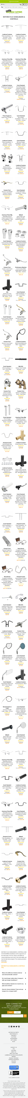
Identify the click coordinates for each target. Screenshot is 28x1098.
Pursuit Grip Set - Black (20, 683)
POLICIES (13, 1061)
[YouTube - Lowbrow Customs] (14, 1026)
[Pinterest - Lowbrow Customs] (19, 1026)
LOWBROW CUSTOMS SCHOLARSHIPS (14, 1055)
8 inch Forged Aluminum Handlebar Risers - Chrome (7, 420)
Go (25, 1015)
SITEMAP (14, 1062)
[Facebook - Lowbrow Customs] (11, 1026)
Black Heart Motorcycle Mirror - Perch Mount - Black (20, 345)
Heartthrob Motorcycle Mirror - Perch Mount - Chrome (7, 659)
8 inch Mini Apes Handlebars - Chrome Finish (21, 193)
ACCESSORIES (13, 1038)
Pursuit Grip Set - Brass (21, 444)
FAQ (14, 1048)
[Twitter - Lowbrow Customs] (16, 1026)
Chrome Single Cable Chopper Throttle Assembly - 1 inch (7, 497)
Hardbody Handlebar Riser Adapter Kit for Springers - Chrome (21, 608)
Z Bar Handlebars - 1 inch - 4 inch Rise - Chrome (7, 527)
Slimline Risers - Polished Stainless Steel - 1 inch (7, 168)
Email (10, 1012)
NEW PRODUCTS (14, 1033)
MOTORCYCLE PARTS (14, 1032)
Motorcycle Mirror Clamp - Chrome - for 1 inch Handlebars (20, 940)
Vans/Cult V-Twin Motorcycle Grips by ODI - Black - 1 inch (7, 295)
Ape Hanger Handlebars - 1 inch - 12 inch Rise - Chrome (21, 119)
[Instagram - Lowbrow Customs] (9, 1026)
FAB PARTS (13, 1035)
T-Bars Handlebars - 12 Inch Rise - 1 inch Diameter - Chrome (20, 37)
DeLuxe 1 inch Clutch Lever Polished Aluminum (7, 345)
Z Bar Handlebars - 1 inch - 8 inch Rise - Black (7, 788)
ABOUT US (13, 1051)
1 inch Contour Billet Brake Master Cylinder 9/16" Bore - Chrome (20, 270)
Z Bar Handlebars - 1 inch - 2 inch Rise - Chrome (21, 915)
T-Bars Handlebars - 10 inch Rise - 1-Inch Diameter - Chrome (7, 37)
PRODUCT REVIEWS (13, 1058)
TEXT (17, 1012)
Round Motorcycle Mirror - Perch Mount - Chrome (21, 738)
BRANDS (14, 1056)
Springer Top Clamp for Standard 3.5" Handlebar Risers (7, 471)
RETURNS (13, 1050)
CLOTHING (13, 1037)
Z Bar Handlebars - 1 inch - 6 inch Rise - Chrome (7, 369)
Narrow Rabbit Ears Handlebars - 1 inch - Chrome (21, 168)
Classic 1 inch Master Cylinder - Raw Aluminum (21, 634)
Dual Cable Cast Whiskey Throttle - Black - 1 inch (7, 738)
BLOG (13, 1041)
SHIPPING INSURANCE (14, 1059)
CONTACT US (14, 1047)
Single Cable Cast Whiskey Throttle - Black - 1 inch (20, 840)
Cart (25, 4)
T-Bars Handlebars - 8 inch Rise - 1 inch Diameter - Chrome (7, 144)
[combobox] (15, 7)
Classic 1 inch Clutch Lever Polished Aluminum (7, 270)
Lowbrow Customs (15, 1077)
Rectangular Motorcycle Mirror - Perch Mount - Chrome (7, 685)
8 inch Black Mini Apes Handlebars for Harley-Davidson (20, 814)
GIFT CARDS (14, 1040)
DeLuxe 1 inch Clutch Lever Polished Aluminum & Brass (21, 320)
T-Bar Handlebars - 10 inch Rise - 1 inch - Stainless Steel (7, 840)
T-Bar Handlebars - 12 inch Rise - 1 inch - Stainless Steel (20, 527)
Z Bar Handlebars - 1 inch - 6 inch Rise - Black (21, 295)
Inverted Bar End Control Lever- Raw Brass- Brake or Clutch (20, 864)
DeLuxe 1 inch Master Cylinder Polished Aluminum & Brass (7, 193)
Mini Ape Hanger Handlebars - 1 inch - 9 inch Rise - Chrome (20, 144)
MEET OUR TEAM (14, 1053)
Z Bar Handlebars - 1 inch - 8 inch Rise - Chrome (21, 763)
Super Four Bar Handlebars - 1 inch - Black (7, 889)
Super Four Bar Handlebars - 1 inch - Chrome (7, 864)
